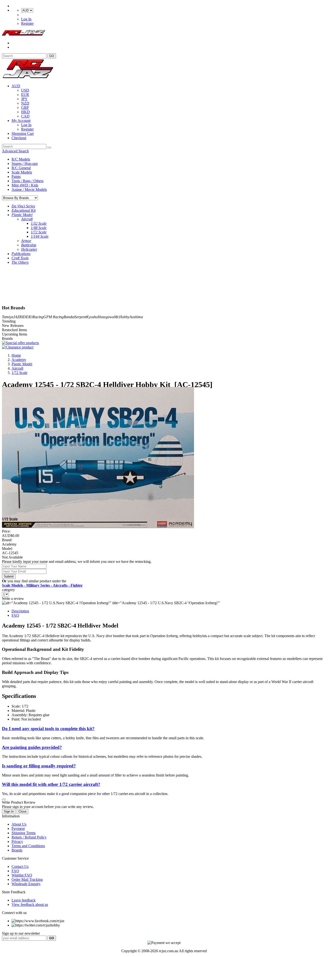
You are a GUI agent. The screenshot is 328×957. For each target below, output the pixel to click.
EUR (25, 95)
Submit (9, 576)
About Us (19, 824)
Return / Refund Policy (29, 837)
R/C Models (21, 159)
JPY (24, 99)
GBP (25, 108)
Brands (17, 850)
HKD (25, 112)
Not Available (12, 557)
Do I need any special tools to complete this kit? (48, 728)
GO (51, 56)
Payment (18, 828)
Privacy (17, 841)
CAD (25, 116)
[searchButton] (49, 147)
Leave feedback (24, 900)
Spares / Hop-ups (25, 164)
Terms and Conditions (28, 846)
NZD (25, 103)
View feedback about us (30, 904)
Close (22, 811)
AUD (16, 86)
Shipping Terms (24, 833)
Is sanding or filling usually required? (39, 765)
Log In (26, 19)
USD (25, 90)
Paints (16, 176)
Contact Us (20, 866)
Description (20, 611)
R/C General (21, 168)
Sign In (9, 811)
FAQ (15, 615)
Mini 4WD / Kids (25, 185)
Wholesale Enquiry (26, 884)
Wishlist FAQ (22, 875)
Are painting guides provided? (32, 747)
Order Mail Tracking (27, 879)
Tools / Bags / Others (27, 181)
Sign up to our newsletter (21, 933)
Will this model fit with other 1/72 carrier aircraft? (51, 784)
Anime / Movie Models (29, 189)
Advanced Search (15, 151)
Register (27, 23)
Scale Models (22, 172)
